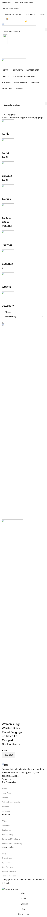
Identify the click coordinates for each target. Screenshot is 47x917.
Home (5, 118)
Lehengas (6, 811)
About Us (6, 826)
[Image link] (15, 765)
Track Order (7, 858)
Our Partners (7, 867)
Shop (4, 853)
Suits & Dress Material (11, 802)
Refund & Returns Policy (12, 843)
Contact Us (6, 830)
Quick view (12, 719)
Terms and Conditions (11, 839)
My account (6, 862)
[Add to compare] (5, 719)
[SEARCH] (46, 29)
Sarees (5, 798)
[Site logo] (19, 25)
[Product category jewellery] (23, 213)
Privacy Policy (7, 834)
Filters (7, 312)
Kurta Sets (6, 793)
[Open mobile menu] (23, 55)
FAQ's (4, 821)
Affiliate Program (9, 871)
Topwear (5, 807)
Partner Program (9, 876)
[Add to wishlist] (19, 719)
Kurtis (4, 789)
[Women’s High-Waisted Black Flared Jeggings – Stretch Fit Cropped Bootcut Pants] (12, 421)
